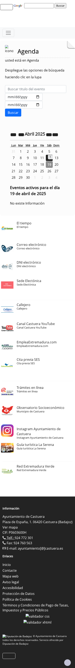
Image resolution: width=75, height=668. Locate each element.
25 (42, 171)
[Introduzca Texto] (35, 89)
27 (56, 171)
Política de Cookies (17, 599)
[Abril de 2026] (49, 134)
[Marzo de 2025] (22, 134)
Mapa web (10, 576)
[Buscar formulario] (13, 113)
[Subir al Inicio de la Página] (67, 662)
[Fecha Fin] (23, 105)
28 (13, 177)
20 (56, 164)
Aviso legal (10, 582)
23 (28, 171)
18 (42, 164)
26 (49, 171)
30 (28, 177)
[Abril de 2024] (14, 134)
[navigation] (39, 5)
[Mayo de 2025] (55, 134)
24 (35, 171)
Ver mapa (10, 527)
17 (35, 164)
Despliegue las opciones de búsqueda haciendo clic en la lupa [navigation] (34, 73)
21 (13, 171)
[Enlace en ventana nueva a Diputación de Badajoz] (17, 636)
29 (20, 177)
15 (20, 164)
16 (28, 164)
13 (56, 158)
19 (49, 164)
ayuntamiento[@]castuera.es (40, 548)
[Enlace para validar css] (38, 616)
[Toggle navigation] (8, 33)
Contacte (9, 570)
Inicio (6, 564)
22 (20, 171)
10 (35, 158)
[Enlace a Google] (18, 5)
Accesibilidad (12, 588)
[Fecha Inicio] (23, 97)
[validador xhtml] (37, 622)
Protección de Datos (18, 593)
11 (42, 158)
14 (13, 164)
